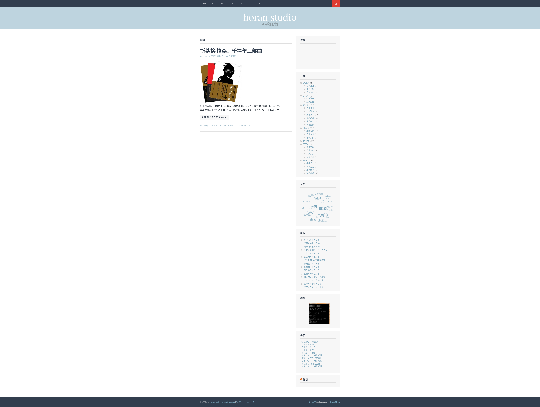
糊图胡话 (310, 170)
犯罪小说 (242, 125)
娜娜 (305, 379)
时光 (213, 4)
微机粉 (306, 105)
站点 (315, 215)
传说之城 (310, 147)
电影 (320, 218)
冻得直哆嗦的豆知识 (312, 283)
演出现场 (310, 134)
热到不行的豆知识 (312, 273)
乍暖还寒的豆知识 (312, 263)
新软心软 (310, 118)
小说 (225, 125)
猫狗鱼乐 (310, 163)
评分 (222, 4)
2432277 (312, 402)
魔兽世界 (318, 197)
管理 (258, 4)
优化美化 (310, 107)
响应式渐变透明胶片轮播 (314, 277)
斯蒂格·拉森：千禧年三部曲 (231, 50)
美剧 (331, 212)
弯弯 (309, 204)
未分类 (306, 141)
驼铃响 (306, 160)
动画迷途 (310, 85)
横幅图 (329, 207)
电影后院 (310, 137)
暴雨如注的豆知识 (312, 267)
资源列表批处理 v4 (312, 246)
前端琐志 (310, 111)
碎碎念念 (310, 166)
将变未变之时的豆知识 (313, 287)
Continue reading (214, 117)
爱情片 (320, 195)
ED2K (324, 212)
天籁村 (306, 95)
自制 (231, 4)
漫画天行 (310, 92)
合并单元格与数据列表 (313, 280)
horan (204, 56)
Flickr (326, 204)
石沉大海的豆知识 (312, 256)
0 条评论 (232, 56)
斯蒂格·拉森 (232, 125)
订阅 (249, 4)
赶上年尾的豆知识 (312, 253)
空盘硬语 (310, 121)
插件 (311, 196)
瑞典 (249, 125)
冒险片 (315, 193)
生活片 (306, 213)
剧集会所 (310, 130)
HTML (332, 205)
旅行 (308, 198)
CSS (310, 202)
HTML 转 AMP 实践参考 (314, 260)
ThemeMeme (335, 402)
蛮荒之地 (213, 125)
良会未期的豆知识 (312, 239)
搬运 (328, 200)
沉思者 (206, 125)
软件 (326, 218)
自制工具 (320, 200)
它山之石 (310, 150)
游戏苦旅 (310, 89)
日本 (305, 200)
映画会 (306, 128)
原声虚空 (310, 101)
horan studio (270, 16)
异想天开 (310, 153)
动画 (305, 207)
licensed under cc (228, 402)
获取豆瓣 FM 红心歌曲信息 (315, 250)
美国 (315, 209)
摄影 (311, 219)
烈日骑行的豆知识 (312, 270)
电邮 (240, 4)
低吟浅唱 (310, 98)
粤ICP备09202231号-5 (245, 402)
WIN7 (318, 206)
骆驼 (204, 4)
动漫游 (306, 83)
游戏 (319, 221)
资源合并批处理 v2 (312, 243)
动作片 (311, 213)
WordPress (329, 198)
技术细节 (310, 114)
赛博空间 (310, 124)
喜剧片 (330, 210)
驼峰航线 (310, 173)
